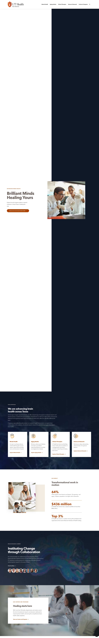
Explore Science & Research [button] (80, 450)
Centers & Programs (83, 4)
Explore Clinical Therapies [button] (58, 454)
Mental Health (45, 4)
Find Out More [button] (11, 565)
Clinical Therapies (62, 4)
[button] (90, 4)
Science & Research (72, 4)
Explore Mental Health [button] (15, 452)
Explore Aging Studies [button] (36, 452)
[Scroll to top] (97, 635)
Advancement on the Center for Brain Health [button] (17, 210)
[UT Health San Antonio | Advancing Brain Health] (16, 4)
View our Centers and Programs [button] (20, 619)
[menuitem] (45, 4)
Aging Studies (53, 4)
